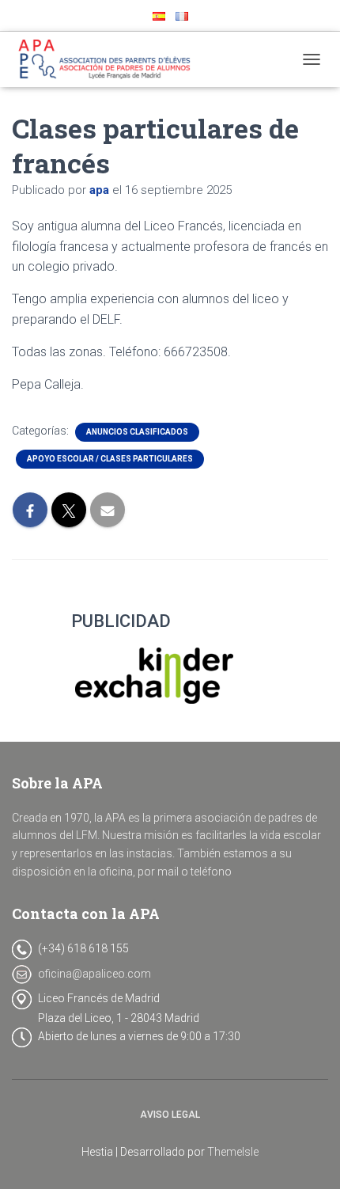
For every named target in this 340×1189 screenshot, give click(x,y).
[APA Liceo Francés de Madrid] (114, 59)
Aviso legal (170, 1114)
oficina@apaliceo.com (94, 973)
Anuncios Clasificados (137, 431)
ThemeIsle (233, 1151)
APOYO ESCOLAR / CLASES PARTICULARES (110, 458)
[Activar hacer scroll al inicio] (309, 1157)
